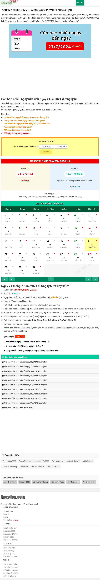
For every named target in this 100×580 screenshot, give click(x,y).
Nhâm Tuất (62, 320)
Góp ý (5, 517)
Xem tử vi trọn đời (10, 556)
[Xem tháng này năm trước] (5, 279)
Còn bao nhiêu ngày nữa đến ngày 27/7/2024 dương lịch (25, 385)
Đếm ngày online (89, 482)
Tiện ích (79, 3)
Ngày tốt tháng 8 (73, 461)
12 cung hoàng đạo (48, 3)
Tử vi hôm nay (8, 550)
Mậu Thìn (32, 320)
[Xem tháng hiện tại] (51, 279)
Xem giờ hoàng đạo (10, 567)
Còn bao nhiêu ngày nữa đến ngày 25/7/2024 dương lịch (25, 376)
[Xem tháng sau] (88, 279)
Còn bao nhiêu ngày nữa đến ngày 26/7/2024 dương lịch (25, 380)
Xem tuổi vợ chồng (10, 466)
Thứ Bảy (78, 209)
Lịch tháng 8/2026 (10, 534)
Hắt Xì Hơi (24, 466)
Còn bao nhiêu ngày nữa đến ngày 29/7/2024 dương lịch (25, 394)
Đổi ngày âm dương (40, 482)
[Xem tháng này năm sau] (95, 279)
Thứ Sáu (64, 209)
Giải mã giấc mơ (37, 466)
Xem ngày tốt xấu (57, 482)
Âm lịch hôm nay (10, 482)
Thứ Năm (50, 209)
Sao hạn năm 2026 (10, 573)
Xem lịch (23, 3)
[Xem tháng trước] (12, 279)
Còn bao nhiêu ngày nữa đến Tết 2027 (18, 407)
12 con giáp (34, 3)
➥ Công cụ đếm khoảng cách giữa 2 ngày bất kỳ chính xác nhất (31, 350)
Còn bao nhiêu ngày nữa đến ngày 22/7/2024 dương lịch (25, 362)
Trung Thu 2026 (25, 461)
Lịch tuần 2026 (9, 531)
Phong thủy (70, 3)
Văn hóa (88, 3)
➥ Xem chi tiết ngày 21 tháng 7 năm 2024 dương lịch (27, 341)
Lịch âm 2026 (24, 482)
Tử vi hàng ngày (73, 482)
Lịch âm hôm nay (9, 528)
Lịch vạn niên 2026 (42, 461)
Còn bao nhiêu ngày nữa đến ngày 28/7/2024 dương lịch (25, 389)
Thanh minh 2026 (9, 461)
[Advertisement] (50, 78)
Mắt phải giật (88, 461)
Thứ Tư (36, 209)
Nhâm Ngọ (52, 320)
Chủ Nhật (91, 209)
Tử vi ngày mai (57, 461)
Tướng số (61, 3)
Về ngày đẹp (8, 511)
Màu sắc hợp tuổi (53, 466)
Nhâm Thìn (42, 320)
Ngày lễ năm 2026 (10, 540)
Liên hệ (6, 514)
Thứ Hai (8, 209)
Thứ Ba (22, 209)
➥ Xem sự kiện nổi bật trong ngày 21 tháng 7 (23, 346)
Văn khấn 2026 (9, 520)
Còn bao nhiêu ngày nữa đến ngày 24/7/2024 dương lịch (25, 371)
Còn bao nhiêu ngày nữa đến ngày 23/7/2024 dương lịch (25, 366)
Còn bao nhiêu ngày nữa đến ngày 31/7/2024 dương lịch (25, 403)
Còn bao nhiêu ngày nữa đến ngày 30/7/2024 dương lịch (25, 398)
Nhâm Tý (72, 320)
